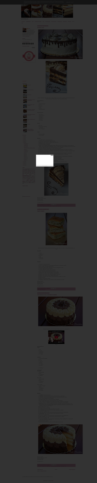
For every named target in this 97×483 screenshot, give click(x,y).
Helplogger (46, 165)
